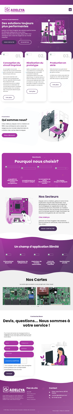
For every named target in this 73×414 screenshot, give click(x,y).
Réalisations (30, 397)
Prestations (30, 395)
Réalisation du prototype (35, 64)
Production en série (58, 64)
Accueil (29, 391)
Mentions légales (56, 410)
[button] (70, 9)
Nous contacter (31, 399)
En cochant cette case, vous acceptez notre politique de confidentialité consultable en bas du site (17, 367)
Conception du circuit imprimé (12, 64)
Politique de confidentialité (64, 410)
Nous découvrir (31, 393)
